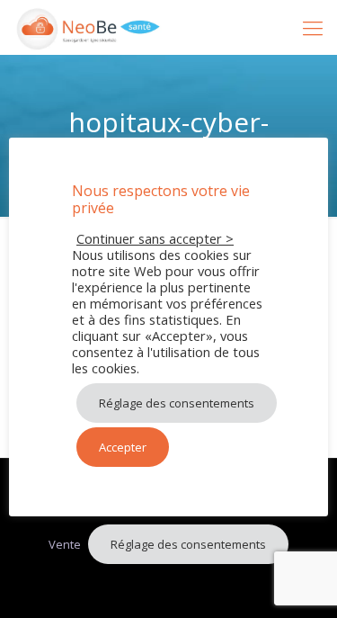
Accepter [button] (122, 447)
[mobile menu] (312, 27)
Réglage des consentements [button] (188, 544)
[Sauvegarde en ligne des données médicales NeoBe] (88, 26)
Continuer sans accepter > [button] (155, 238)
